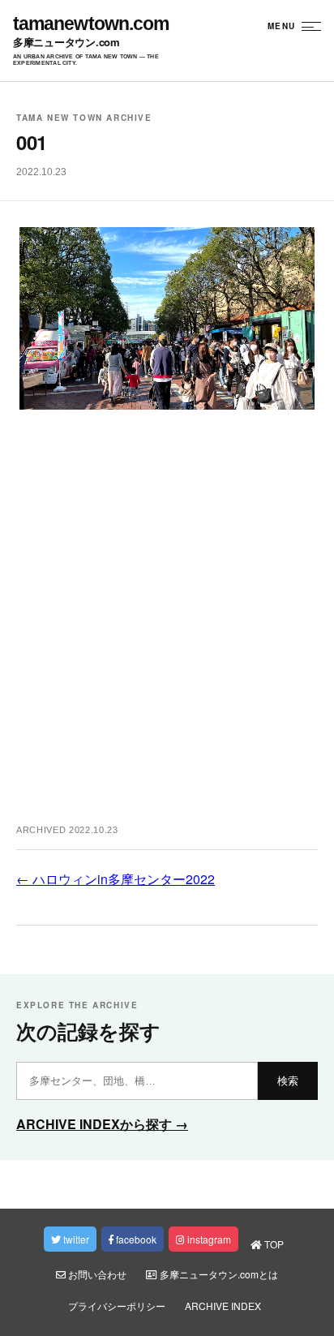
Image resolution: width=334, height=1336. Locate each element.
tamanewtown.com (91, 24)
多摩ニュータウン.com (66, 43)
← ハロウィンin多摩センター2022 (115, 879)
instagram (208, 1239)
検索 (287, 1081)
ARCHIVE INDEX (223, 1305)
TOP (273, 1244)
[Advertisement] (167, 625)
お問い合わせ (96, 1274)
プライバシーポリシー (116, 1305)
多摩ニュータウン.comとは (217, 1274)
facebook (134, 1239)
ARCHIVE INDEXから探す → (102, 1124)
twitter (75, 1239)
